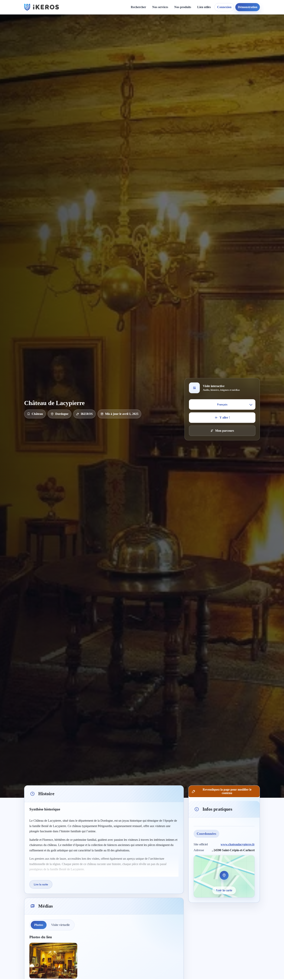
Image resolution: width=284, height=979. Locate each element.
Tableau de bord (211, 36)
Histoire (130, 36)
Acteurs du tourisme (168, 79)
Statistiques (207, 42)
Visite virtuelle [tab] (60, 924)
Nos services (160, 7)
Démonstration (247, 7)
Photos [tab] (38, 924)
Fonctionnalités (210, 29)
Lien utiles (204, 7)
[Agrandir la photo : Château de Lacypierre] (53, 961)
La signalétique (165, 49)
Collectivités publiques (170, 72)
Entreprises (162, 92)
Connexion (224, 7)
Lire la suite (41, 884)
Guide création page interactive (93, 31)
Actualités (131, 29)
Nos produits (182, 7)
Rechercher (138, 7)
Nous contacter (179, 36)
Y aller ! (224, 417)
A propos (175, 29)
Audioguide (163, 42)
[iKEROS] (41, 7)
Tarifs (159, 56)
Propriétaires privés (168, 86)
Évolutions (132, 42)
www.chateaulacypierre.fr (238, 844)
